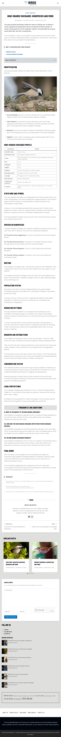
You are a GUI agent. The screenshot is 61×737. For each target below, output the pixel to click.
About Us (5, 712)
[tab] (27, 573)
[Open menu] (3, 3)
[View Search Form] (58, 3)
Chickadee (20, 695)
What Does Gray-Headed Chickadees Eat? (44, 526)
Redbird (53, 695)
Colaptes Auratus (26, 695)
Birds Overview (30, 13)
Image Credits (32, 712)
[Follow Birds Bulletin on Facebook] (29, 516)
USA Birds (26, 698)
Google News (8, 631)
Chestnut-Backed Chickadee (14, 54)
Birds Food (8, 696)
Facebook (7, 633)
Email (22, 612)
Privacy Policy (14, 712)
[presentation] (16, 550)
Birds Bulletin (18, 20)
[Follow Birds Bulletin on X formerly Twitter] (32, 516)
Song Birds (17, 699)
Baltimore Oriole (11, 51)
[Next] (55, 557)
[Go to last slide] (6, 557)
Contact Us (41, 712)
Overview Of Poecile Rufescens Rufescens (14, 526)
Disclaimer (23, 712)
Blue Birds (15, 695)
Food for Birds (39, 696)
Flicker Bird (32, 695)
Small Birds (8, 699)
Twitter (6, 629)
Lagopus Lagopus (48, 695)
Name (7, 612)
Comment (9, 590)
